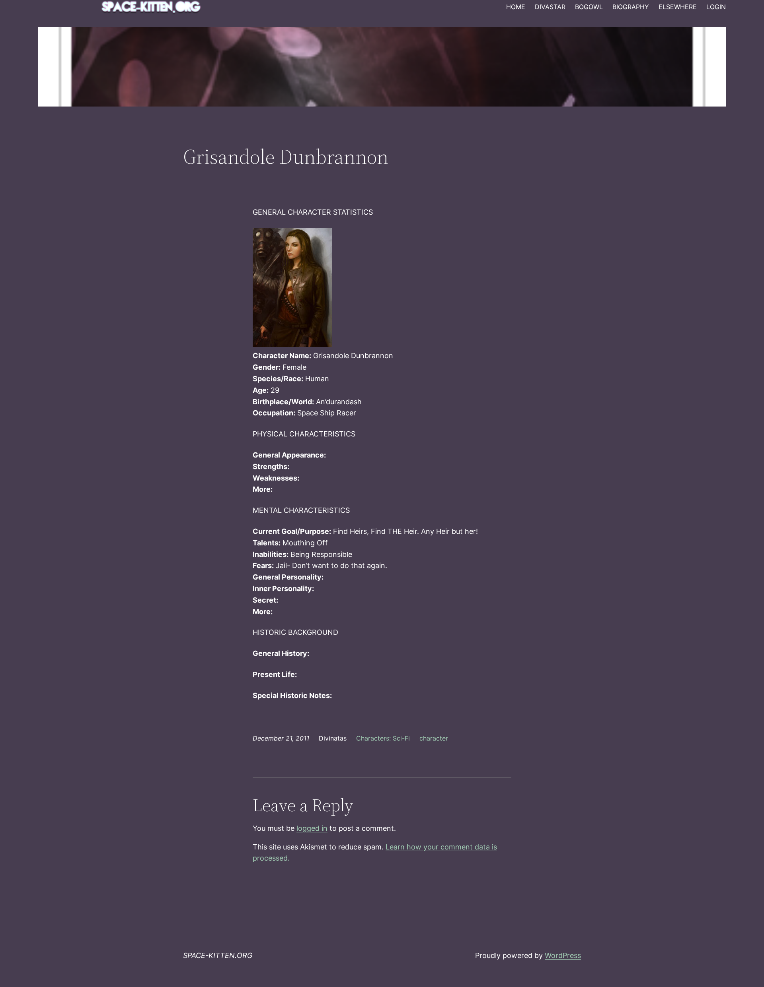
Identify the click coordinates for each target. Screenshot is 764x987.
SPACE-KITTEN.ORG (217, 955)
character (433, 738)
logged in (311, 828)
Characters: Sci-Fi (383, 738)
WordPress (563, 955)
